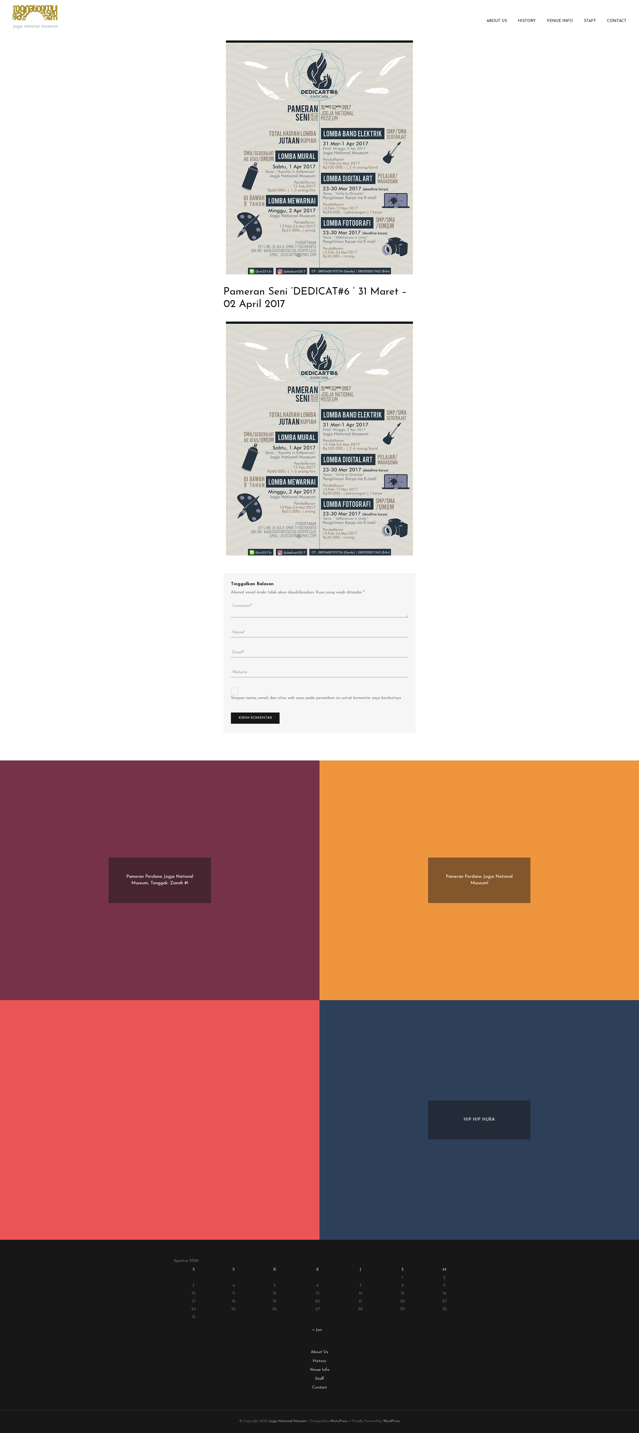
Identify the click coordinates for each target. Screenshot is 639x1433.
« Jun (317, 1330)
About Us (496, 21)
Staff (590, 21)
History (527, 21)
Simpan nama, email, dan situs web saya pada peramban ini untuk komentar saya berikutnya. (316, 698)
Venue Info (560, 21)
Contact (617, 21)
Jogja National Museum (287, 1421)
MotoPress (338, 1421)
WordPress (391, 1421)
